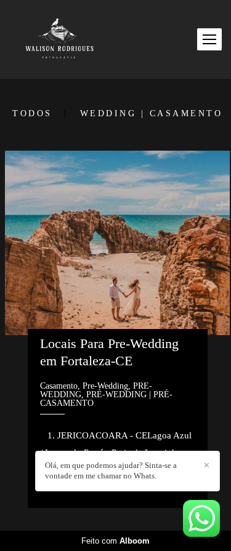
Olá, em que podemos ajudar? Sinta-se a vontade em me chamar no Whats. (111, 470)
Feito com (115, 540)
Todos (32, 113)
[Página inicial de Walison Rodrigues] (59, 39)
